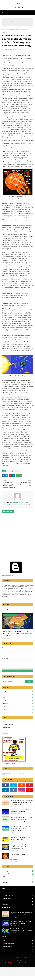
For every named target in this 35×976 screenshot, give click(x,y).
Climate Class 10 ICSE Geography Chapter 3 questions (20, 838)
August (18, 706)
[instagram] (19, 7)
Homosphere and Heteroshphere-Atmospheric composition (20, 810)
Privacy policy (17, 960)
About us (12, 958)
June (18, 694)
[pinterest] (22, 7)
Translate (8, 775)
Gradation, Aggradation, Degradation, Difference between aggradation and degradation (21, 802)
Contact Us (19, 958)
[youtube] (29, 790)
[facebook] (13, 7)
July (18, 709)
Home (3, 29)
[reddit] (21, 785)
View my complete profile (7, 609)
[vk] (13, 790)
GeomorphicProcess (7, 727)
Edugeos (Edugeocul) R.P (11, 49)
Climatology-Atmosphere (12, 29)
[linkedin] (5, 790)
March (18, 691)
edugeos (17, 3)
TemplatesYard (16, 962)
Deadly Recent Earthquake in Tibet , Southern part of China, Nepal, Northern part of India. (17, 634)
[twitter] (16, 7)
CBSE (4, 722)
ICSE (4, 730)
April (18, 697)
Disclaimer (27, 958)
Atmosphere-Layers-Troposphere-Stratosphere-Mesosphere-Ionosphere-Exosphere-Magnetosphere (20, 829)
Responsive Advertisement (17, 22)
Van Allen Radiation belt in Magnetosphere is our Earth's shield (21, 929)
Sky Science (5, 733)
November (18, 703)
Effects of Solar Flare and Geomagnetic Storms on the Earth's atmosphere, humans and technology (21, 856)
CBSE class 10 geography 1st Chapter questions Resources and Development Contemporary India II (21, 819)
